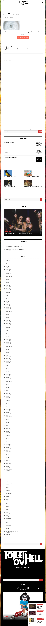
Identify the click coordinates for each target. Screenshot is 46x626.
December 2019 (8, 377)
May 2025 (7, 282)
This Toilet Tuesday (9, 532)
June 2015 (7, 456)
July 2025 (7, 279)
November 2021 (8, 343)
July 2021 (7, 349)
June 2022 (7, 333)
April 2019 (7, 388)
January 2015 (8, 463)
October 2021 (8, 345)
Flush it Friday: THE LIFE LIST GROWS (10, 176)
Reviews (41, 604)
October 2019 (8, 380)
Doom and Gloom (9, 493)
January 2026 (8, 270)
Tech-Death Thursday (9, 529)
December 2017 (8, 412)
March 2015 (8, 460)
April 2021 (7, 353)
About (31, 8)
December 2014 (8, 464)
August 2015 (8, 453)
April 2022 (7, 336)
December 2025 (8, 272)
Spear (5, 17)
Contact (37, 8)
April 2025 (7, 283)
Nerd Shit (7, 505)
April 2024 (7, 301)
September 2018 (9, 399)
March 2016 (8, 442)
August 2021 (8, 348)
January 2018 (8, 410)
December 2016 (8, 429)
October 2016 (8, 432)
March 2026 (8, 267)
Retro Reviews (8, 518)
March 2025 (8, 285)
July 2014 (7, 472)
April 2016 (7, 441)
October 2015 (8, 450)
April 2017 (7, 423)
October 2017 (8, 415)
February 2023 (8, 321)
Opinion (7, 512)
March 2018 (8, 407)
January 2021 (8, 358)
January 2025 (8, 288)
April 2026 (7, 266)
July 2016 (7, 437)
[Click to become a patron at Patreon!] (23, 37)
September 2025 (9, 276)
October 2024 (8, 292)
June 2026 (7, 263)
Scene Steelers (8, 525)
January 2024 (8, 305)
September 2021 (9, 346)
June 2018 (7, 403)
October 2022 (8, 327)
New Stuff (7, 506)
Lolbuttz (7, 502)
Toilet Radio (8, 534)
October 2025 (8, 275)
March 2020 (8, 372)
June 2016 (7, 438)
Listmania (7, 499)
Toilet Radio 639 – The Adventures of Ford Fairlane (33, 186)
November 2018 (8, 396)
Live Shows (8, 500)
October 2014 (8, 467)
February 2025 (8, 286)
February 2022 (8, 339)
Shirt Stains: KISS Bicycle (9, 618)
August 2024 (8, 295)
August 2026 (8, 260)
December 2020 (8, 359)
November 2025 (8, 273)
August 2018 (8, 400)
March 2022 (8, 337)
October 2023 (8, 310)
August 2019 (8, 383)
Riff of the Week (8, 521)
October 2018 (8, 397)
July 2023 (7, 314)
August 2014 (8, 470)
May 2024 (7, 299)
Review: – (40, 607)
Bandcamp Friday (9, 483)
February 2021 (8, 356)
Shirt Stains (6, 616)
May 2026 (7, 264)
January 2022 (8, 340)
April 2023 (7, 318)
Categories (16, 8)
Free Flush (7, 496)
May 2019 (7, 387)
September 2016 (9, 434)
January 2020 (8, 375)
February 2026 (8, 269)
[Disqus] (23, 80)
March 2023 (8, 320)
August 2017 (8, 418)
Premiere (7, 515)
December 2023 (8, 307)
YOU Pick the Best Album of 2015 (9, 142)
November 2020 (8, 361)
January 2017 (8, 428)
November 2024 (8, 291)
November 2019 (8, 378)
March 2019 (8, 390)
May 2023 (7, 317)
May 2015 (7, 457)
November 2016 (8, 431)
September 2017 (9, 416)
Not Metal (7, 509)
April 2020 (7, 371)
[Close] (29, 602)
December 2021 (8, 342)
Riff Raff (7, 522)
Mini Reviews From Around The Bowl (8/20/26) (31, 176)
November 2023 (8, 308)
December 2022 (8, 324)
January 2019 (8, 393)
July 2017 (7, 419)
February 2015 (8, 461)
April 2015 (7, 458)
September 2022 (9, 329)
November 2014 (8, 466)
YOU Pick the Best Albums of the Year (10, 157)
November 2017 (8, 413)
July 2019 (7, 384)
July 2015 (7, 454)
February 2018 (8, 409)
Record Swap (8, 516)
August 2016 (8, 435)
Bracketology (8, 484)
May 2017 (7, 422)
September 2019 (9, 381)
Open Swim (8, 510)
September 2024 (9, 294)
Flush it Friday (8, 494)
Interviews (7, 497)
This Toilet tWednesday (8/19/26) (9, 186)
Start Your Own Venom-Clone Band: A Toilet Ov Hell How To (18, 233)
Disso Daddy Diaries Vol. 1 (10, 250)
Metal (38, 604)
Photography (8, 513)
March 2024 (8, 302)
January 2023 (8, 323)
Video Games (8, 537)
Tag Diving (7, 528)
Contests (7, 486)
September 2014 (9, 469)
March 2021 (8, 355)
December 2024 (8, 289)
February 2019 (8, 391)
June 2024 (7, 298)
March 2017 (8, 425)
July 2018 (7, 402)
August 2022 (8, 330)
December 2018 (8, 394)
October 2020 (8, 362)
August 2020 (8, 365)
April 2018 (7, 406)
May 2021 (7, 352)
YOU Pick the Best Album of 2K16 (9, 150)
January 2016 (8, 445)
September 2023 (9, 311)
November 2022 (8, 326)
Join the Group (24, 8)
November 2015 (8, 448)
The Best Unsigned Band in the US (12, 531)
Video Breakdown (9, 535)
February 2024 (8, 304)
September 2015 (9, 451)
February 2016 (8, 444)
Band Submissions (9, 481)
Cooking (7, 487)
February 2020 (8, 374)
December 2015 (8, 447)
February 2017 (8, 426)
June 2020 (7, 368)
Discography (8, 490)
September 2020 (9, 364)
